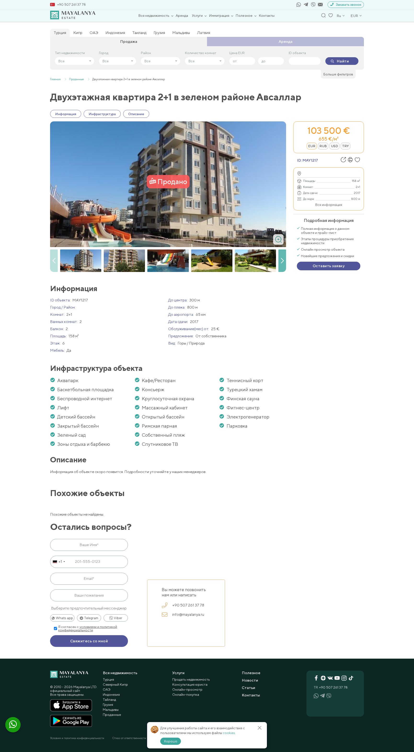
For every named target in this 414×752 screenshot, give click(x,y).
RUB (323, 146)
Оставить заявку (329, 266)
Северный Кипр (115, 684)
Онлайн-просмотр (187, 689)
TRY (345, 146)
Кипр (77, 32)
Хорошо (170, 741)
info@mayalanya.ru (188, 614)
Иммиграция (219, 15)
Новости (250, 680)
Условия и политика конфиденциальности (77, 738)
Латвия (203, 32)
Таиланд (139, 32)
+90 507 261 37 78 (71, 4)
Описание (136, 114)
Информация (65, 114)
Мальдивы (181, 32)
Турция (60, 32)
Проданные (112, 715)
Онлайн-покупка (185, 694)
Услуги (197, 15)
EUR (311, 146)
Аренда (182, 15)
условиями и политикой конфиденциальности (87, 628)
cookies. (229, 733)
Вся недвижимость (153, 15)
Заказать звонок (348, 4)
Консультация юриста (189, 684)
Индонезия (115, 32)
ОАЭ (94, 32)
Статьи (248, 687)
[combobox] (58, 561)
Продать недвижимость (191, 679)
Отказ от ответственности (129, 738)
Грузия (159, 32)
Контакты (267, 15)
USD (334, 146)
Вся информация (328, 205)
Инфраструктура (102, 114)
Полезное (244, 15)
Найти (343, 61)
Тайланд (109, 699)
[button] (282, 260)
